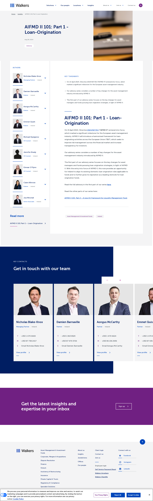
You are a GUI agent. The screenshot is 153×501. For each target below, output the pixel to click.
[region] (76, 495)
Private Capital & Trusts (49, 479)
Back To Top (142, 442)
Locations (77, 5)
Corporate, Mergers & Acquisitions (53, 457)
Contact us (131, 5)
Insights (91, 5)
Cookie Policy (18, 499)
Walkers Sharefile (101, 477)
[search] (140, 5)
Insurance (44, 475)
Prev (107, 280)
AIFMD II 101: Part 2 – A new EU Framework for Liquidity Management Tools (96, 198)
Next (120, 280)
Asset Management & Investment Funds (79, 216)
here (109, 185)
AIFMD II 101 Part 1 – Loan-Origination (26, 223)
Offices (80, 462)
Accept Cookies (133, 495)
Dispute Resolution (48, 460)
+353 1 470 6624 (109, 336)
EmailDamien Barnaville (72, 346)
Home (13, 14)
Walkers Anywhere (102, 473)
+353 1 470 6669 (28, 336)
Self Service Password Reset (105, 469)
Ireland (100, 216)
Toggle (45, 78)
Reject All (118, 495)
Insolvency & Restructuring (50, 472)
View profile (21, 352)
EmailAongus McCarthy (112, 346)
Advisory (29, 46)
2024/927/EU (93, 130)
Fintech (43, 468)
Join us (118, 5)
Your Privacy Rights (101, 495)
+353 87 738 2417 (29, 341)
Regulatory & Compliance (50, 483)
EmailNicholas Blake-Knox (32, 346)
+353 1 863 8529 (68, 336)
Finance (43, 464)
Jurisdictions (82, 458)
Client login (99, 450)
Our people (65, 5)
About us (106, 5)
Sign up (122, 406)
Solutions (50, 5)
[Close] (149, 494)
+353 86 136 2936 (109, 341)
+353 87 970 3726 (69, 341)
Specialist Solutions (48, 487)
